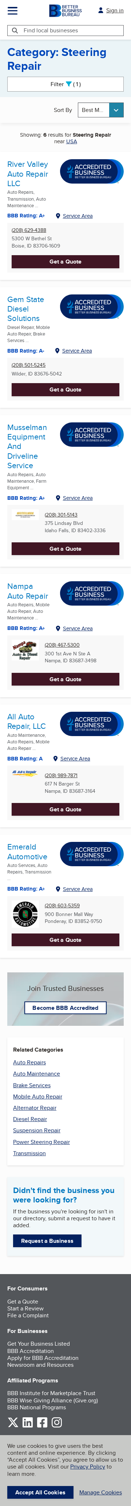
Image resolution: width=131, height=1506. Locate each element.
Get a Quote (65, 261)
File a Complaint (28, 1315)
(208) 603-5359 (62, 906)
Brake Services (32, 1085)
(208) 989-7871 (61, 775)
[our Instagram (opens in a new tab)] (57, 1426)
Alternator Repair (34, 1108)
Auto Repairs (29, 1062)
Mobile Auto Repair (37, 1096)
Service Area (78, 216)
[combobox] (100, 110)
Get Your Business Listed (38, 1344)
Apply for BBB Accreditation (43, 1358)
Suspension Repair (36, 1130)
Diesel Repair (30, 1119)
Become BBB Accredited (65, 1008)
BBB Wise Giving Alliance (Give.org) (52, 1400)
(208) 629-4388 (29, 230)
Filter (72, 84)
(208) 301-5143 (61, 515)
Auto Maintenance (36, 1073)
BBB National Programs (36, 1407)
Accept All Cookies (40, 1492)
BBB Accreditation (30, 1351)
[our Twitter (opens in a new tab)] (13, 1426)
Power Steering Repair (41, 1142)
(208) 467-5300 (62, 645)
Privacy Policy (87, 1466)
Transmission (29, 1153)
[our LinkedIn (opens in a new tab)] (27, 1426)
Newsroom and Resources (40, 1365)
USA (71, 141)
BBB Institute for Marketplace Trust (51, 1393)
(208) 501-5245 (28, 365)
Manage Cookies (100, 1492)
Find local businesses (51, 30)
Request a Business (47, 1241)
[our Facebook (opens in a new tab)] (42, 1426)
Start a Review (25, 1308)
